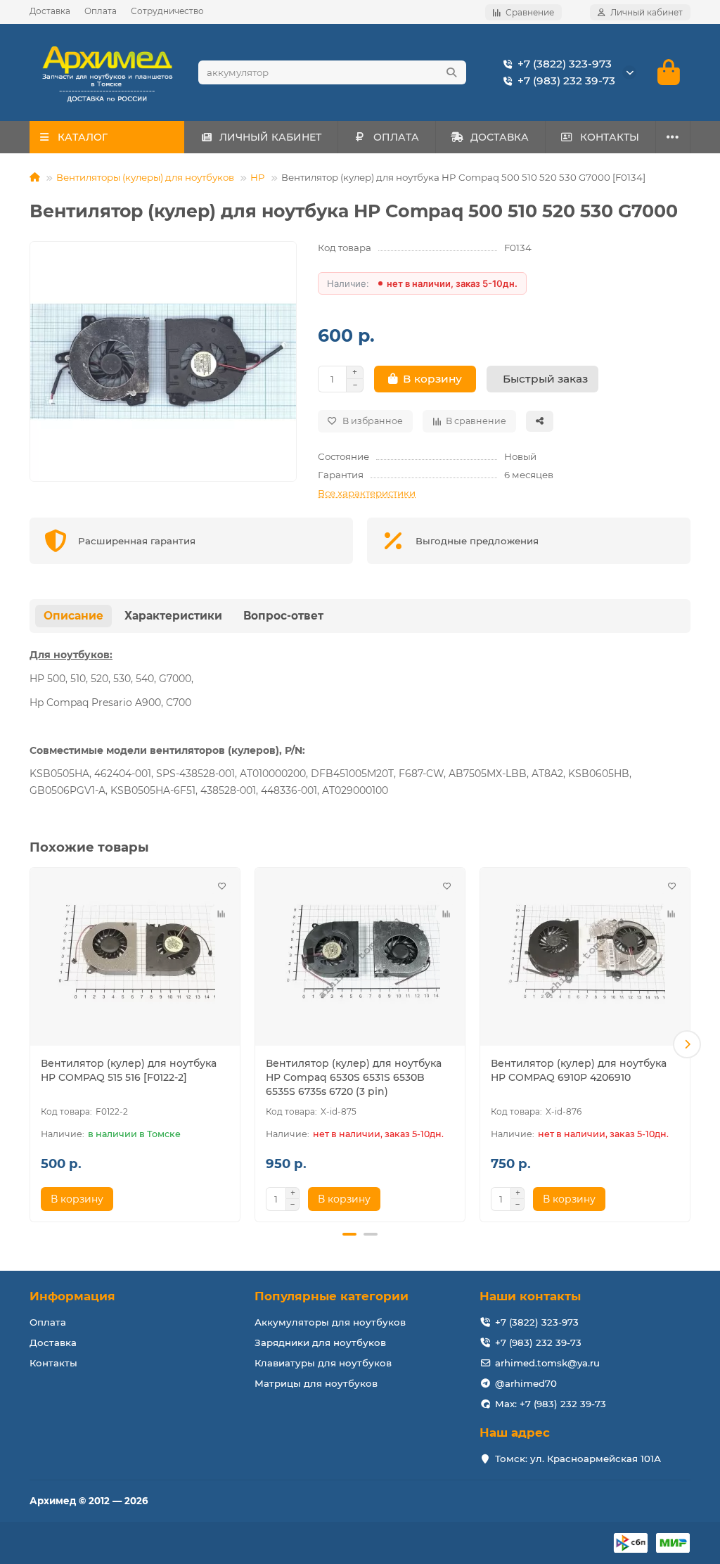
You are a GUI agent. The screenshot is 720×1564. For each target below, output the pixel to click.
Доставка (50, 11)
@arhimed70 (526, 1383)
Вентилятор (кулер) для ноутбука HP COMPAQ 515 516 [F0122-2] (129, 1070)
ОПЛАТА (396, 137)
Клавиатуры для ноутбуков (323, 1362)
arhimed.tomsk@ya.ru (547, 1362)
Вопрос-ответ (283, 615)
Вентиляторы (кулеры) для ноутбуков (145, 177)
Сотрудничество (167, 11)
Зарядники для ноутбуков (320, 1342)
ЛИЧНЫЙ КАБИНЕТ (270, 137)
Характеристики (173, 615)
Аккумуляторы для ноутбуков (330, 1322)
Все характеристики (367, 493)
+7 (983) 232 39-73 (566, 80)
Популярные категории (332, 1296)
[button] (33, 1044)
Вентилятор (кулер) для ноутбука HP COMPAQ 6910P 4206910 (579, 1070)
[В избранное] (221, 886)
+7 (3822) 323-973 (565, 63)
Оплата (100, 11)
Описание (73, 615)
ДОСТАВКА (499, 137)
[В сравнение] (221, 914)
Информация (72, 1296)
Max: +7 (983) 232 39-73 (550, 1403)
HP (257, 177)
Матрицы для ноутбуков (316, 1383)
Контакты (53, 1362)
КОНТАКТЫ (609, 137)
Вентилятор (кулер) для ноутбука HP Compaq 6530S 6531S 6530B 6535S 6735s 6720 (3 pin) (354, 1077)
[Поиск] (451, 72)
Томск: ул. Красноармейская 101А (578, 1458)
